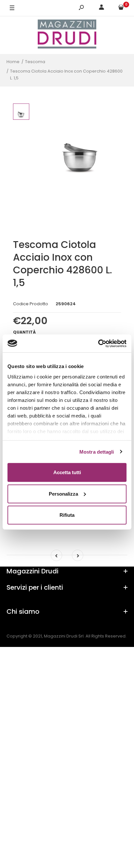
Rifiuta (67, 515)
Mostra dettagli (96, 451)
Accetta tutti (67, 472)
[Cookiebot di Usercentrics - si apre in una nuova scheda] (98, 343)
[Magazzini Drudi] (67, 35)
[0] (121, 8)
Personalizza (63, 493)
